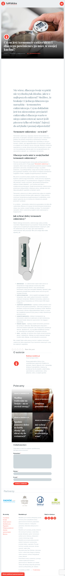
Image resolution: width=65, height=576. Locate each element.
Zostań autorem (7, 522)
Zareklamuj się (6, 524)
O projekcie (6, 518)
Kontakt (5, 520)
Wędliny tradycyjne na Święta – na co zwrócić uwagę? (22, 402)
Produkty (6, 53)
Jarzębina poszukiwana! (41, 405)
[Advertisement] (32, 71)
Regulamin (5, 526)
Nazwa (15, 471)
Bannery (5, 534)
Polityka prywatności (8, 528)
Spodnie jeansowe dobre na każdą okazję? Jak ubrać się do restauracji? (21, 428)
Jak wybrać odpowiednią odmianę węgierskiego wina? (41, 430)
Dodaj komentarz (21, 53)
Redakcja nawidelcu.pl (33, 356)
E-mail (15, 477)
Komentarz (17, 453)
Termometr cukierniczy (41, 164)
